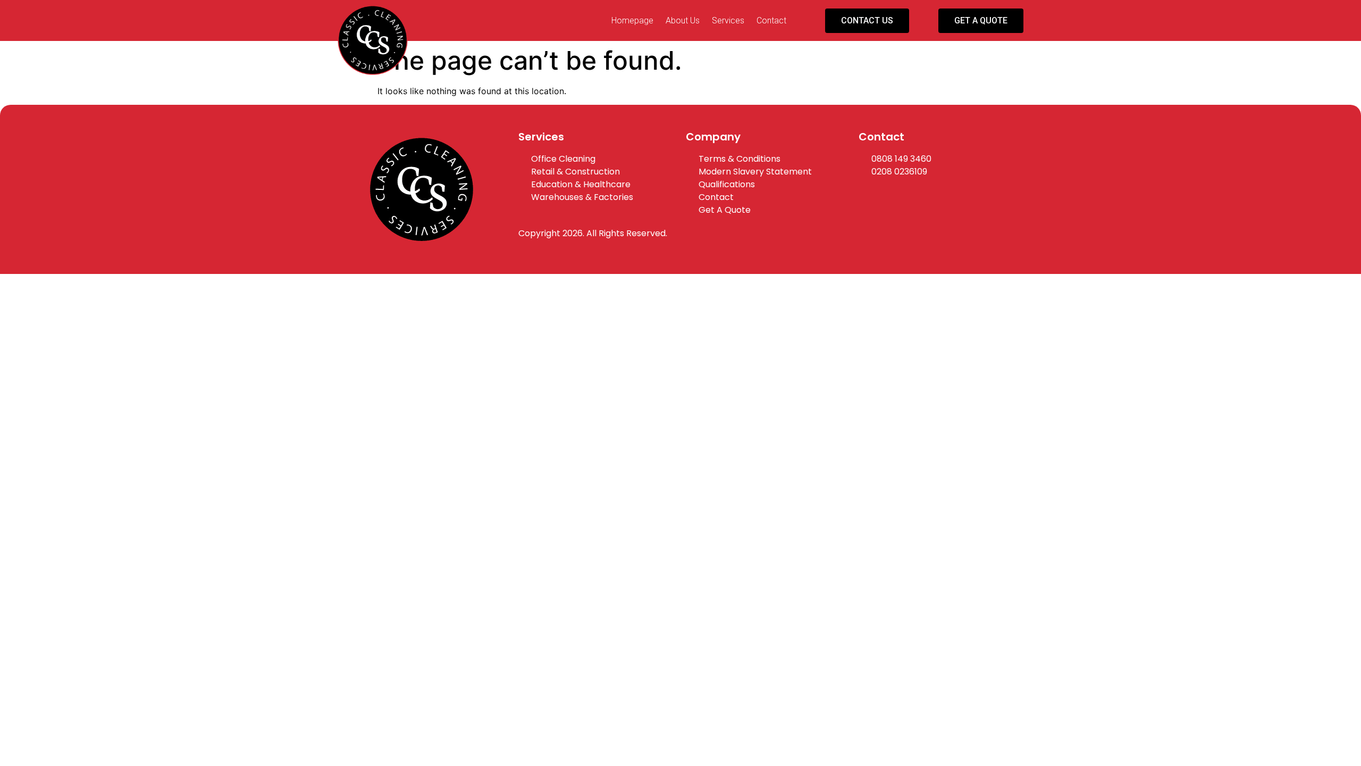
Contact (771, 20)
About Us (683, 20)
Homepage (632, 20)
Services (728, 20)
